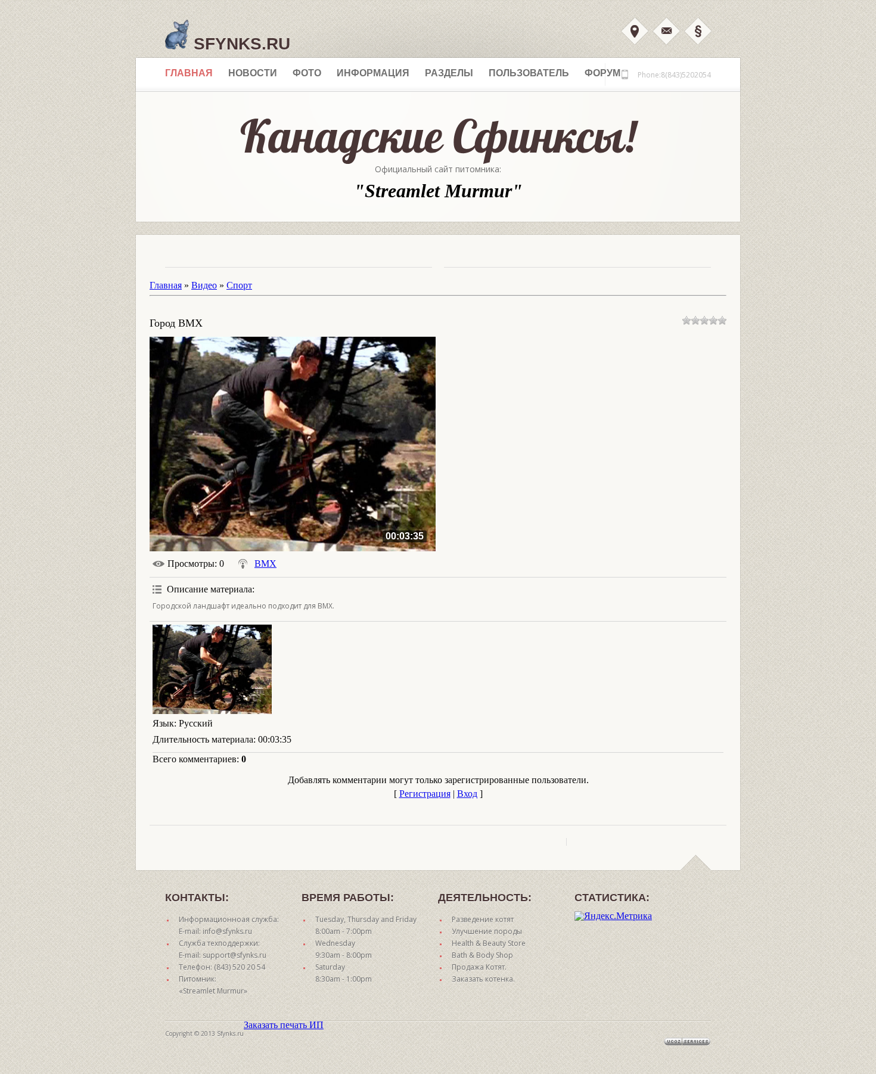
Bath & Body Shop (482, 955)
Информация (373, 73)
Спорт (239, 285)
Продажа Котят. (479, 967)
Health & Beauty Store (489, 943)
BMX (265, 563)
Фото (307, 73)
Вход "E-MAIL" (666, 31)
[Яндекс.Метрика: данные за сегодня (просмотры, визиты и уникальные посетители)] (613, 916)
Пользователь (529, 73)
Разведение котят (483, 919)
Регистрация (425, 794)
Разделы (449, 73)
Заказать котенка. (483, 979)
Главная (189, 73)
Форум (602, 73)
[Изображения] (212, 669)
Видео (204, 285)
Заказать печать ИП (284, 1025)
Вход (634, 31)
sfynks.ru (239, 44)
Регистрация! (698, 31)
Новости (252, 73)
